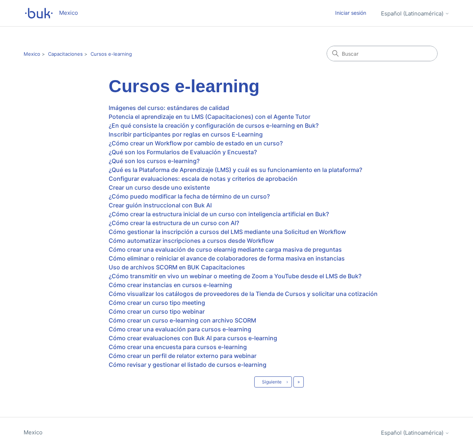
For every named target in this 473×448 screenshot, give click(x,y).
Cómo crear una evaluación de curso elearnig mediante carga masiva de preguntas (225, 249)
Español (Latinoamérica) (413, 13)
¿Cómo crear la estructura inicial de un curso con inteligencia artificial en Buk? (219, 214)
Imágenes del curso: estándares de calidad (169, 107)
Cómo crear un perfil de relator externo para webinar (182, 355)
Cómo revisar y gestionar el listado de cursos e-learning (187, 364)
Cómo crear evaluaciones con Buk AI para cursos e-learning (193, 338)
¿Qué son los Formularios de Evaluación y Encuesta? (183, 152)
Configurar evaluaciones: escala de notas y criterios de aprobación (203, 178)
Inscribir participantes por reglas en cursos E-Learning (186, 134)
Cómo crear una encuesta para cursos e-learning (178, 347)
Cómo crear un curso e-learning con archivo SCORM (182, 320)
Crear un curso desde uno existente (159, 187)
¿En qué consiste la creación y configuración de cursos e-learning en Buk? (214, 125)
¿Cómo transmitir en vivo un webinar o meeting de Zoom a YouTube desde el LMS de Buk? (235, 276)
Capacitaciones (65, 54)
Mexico (32, 54)
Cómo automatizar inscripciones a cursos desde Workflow (191, 240)
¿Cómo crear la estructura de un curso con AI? (174, 223)
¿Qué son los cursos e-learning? (154, 161)
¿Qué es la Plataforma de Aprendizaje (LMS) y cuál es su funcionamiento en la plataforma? (235, 169)
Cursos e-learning (111, 54)
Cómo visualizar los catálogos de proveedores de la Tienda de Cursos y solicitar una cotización (243, 293)
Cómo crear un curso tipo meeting (157, 302)
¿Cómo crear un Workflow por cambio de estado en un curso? (196, 143)
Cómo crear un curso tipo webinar (157, 311)
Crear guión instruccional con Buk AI (160, 205)
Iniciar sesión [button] (350, 13)
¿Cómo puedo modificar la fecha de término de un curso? (189, 196)
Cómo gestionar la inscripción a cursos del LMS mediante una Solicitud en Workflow (227, 231)
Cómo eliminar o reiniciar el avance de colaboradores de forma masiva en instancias (227, 258)
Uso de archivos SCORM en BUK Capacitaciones (177, 267)
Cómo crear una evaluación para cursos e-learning (180, 329)
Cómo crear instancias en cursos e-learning (170, 285)
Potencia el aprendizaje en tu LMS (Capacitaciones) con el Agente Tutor (209, 116)
